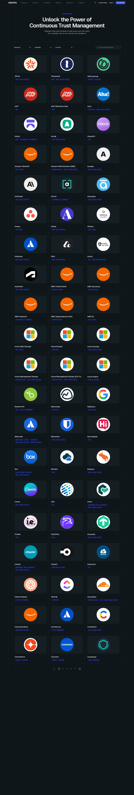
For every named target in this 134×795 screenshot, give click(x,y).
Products (24, 3)
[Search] (95, 3)
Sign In (111, 3)
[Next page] (79, 668)
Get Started (120, 3)
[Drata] (13, 3)
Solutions (35, 3)
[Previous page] (54, 668)
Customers (47, 3)
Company (81, 3)
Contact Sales (103, 2)
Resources (69, 3)
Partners (58, 3)
